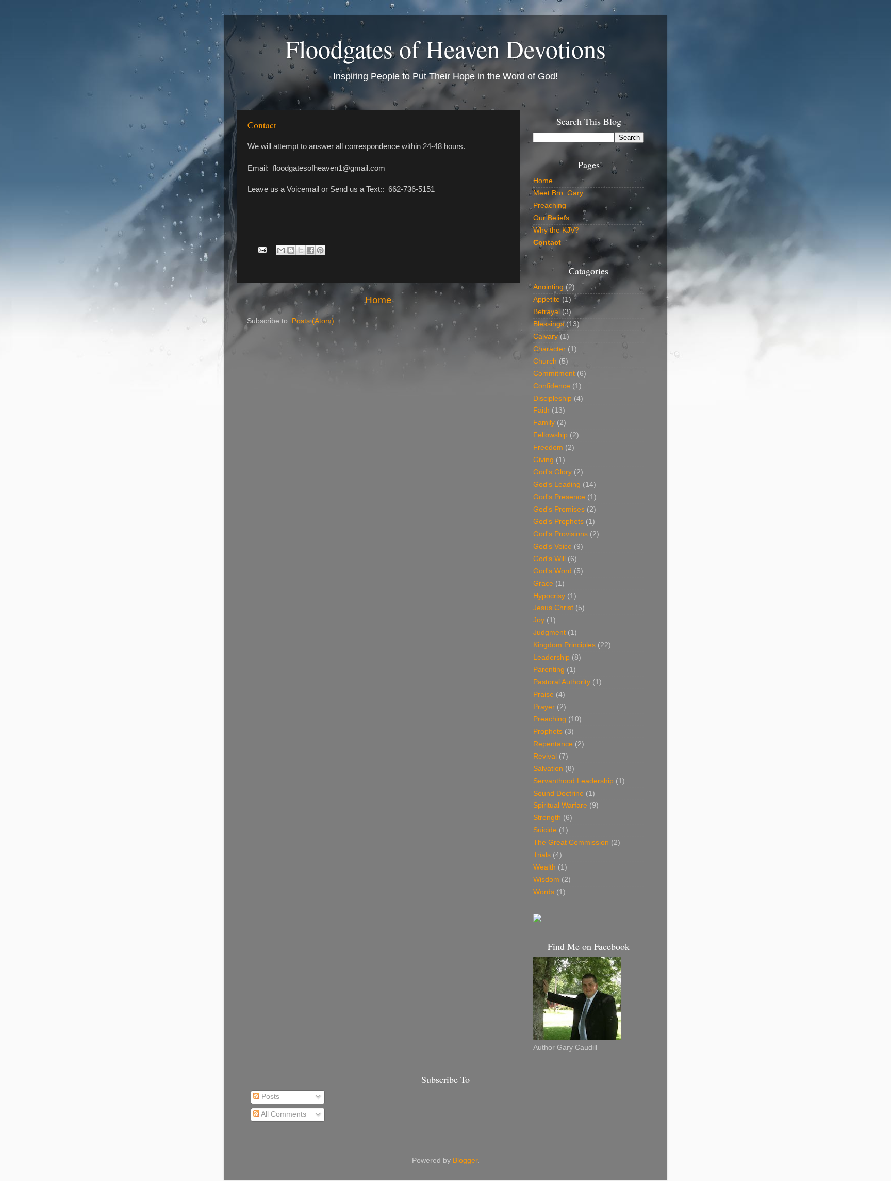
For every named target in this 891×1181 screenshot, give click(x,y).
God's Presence (559, 497)
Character (549, 349)
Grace (543, 583)
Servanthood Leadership (573, 781)
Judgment (549, 632)
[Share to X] (300, 250)
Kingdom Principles (564, 645)
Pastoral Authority (561, 682)
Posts (269, 1097)
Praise (543, 694)
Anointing (548, 287)
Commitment (554, 374)
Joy (538, 620)
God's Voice (552, 546)
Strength (547, 818)
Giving (543, 460)
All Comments (282, 1114)
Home (378, 299)
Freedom (548, 447)
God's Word (552, 571)
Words (543, 892)
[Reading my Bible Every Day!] (537, 920)
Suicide (545, 830)
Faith (541, 410)
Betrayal (546, 312)
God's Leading (557, 484)
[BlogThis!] (291, 250)
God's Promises (559, 509)
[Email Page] (262, 249)
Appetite (546, 299)
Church (545, 361)
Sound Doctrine (558, 793)
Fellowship (550, 435)
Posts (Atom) (313, 321)
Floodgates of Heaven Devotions (445, 48)
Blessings (548, 324)
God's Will (549, 559)
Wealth (544, 867)
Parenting (549, 670)
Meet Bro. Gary (558, 193)
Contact (262, 125)
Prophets (548, 731)
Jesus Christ (553, 608)
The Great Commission (571, 842)
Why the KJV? (556, 230)
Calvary (545, 336)
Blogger (465, 1160)
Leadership (551, 657)
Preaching (549, 205)
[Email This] (281, 250)
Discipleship (552, 398)
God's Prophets (558, 522)
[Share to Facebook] (310, 250)
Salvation (548, 769)
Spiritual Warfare (560, 805)
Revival (545, 756)
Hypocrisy (549, 596)
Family (544, 423)
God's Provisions (560, 534)
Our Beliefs (551, 218)
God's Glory (552, 472)
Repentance (553, 744)
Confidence (551, 386)
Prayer (544, 707)
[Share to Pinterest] (320, 250)
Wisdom (546, 879)
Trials (542, 855)
